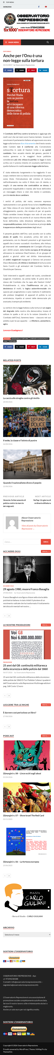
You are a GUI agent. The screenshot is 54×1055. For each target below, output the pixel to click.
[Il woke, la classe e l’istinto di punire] (27, 423)
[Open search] (48, 42)
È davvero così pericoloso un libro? (19, 712)
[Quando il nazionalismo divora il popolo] (27, 465)
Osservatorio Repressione (25, 65)
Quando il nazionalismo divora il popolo (22, 482)
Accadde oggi (8, 586)
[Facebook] (38, 6)
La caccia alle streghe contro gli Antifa (21, 398)
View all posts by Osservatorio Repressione (34, 527)
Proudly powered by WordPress (15, 1049)
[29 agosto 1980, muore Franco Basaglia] (27, 569)
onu (5, 341)
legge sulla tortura (19, 339)
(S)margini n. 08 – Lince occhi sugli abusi (22, 773)
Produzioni (7, 662)
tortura (12, 341)
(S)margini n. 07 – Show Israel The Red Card (23, 815)
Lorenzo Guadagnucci (12, 330)
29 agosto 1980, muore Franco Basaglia (26, 589)
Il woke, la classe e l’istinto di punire (20, 440)
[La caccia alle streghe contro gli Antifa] (27, 380)
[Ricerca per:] (27, 542)
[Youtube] (45, 6)
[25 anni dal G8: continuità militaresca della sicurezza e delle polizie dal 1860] (27, 644)
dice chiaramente (27, 143)
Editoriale (7, 51)
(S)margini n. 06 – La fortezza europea (21, 861)
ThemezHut (7, 1052)
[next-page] (9, 616)
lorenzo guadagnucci (39, 339)
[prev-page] (5, 616)
